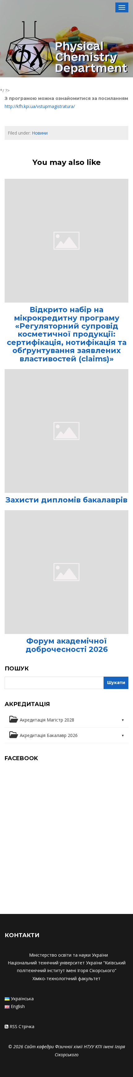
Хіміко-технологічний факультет (66, 978)
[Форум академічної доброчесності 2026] (66, 572)
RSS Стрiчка (22, 1026)
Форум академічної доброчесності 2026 (67, 644)
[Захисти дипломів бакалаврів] (66, 430)
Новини (40, 133)
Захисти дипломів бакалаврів (66, 499)
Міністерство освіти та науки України (68, 955)
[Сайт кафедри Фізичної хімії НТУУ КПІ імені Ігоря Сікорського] (66, 49)
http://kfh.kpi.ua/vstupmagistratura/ (40, 106)
